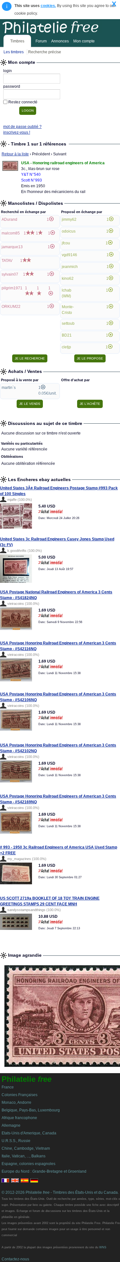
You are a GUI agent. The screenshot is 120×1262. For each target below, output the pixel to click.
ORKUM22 (11, 306)
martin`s (9, 387)
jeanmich (70, 266)
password (11, 86)
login (7, 71)
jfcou (66, 243)
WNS (102, 1247)
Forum (41, 41)
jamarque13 (12, 247)
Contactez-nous (15, 1259)
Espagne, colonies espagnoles (28, 1164)
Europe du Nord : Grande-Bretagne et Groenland (44, 1171)
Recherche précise (44, 52)
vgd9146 (69, 255)
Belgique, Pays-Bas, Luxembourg (31, 1110)
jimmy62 (69, 219)
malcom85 (11, 233)
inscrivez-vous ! (16, 132)
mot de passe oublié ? (22, 126)
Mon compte (84, 41)
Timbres (17, 41)
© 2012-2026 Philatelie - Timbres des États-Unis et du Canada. (60, 1192)
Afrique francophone (19, 1118)
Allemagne (11, 1125)
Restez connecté (22, 102)
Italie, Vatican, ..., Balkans (23, 1156)
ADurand (9, 219)
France (8, 1087)
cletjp (66, 347)
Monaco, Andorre (16, 1102)
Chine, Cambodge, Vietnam (26, 1148)
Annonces (60, 41)
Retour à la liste (15, 154)
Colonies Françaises (19, 1095)
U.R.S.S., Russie (16, 1141)
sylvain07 (10, 274)
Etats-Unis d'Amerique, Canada (29, 1133)
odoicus (69, 231)
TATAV (7, 260)
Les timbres (14, 52)
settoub (68, 323)
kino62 (68, 278)
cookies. (48, 6)
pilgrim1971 (12, 288)
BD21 (67, 335)
